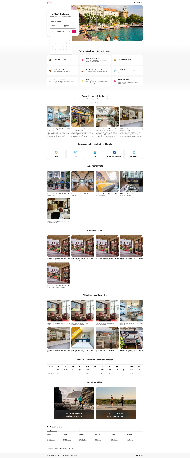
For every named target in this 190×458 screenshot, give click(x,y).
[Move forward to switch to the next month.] (69, 31)
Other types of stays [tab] (65, 430)
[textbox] (56, 27)
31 (55, 52)
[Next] (98, 102)
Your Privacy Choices (72, 455)
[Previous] (92, 102)
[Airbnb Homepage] (51, 2)
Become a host (138, 2)
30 (52, 52)
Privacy (59, 455)
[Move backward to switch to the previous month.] (52, 31)
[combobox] (63, 22)
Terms (64, 455)
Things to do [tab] (87, 430)
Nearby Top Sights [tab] (76, 430)
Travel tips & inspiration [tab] (98, 430)
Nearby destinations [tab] (52, 430)
